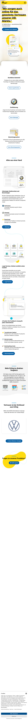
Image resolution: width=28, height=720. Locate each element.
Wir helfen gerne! (14, 462)
